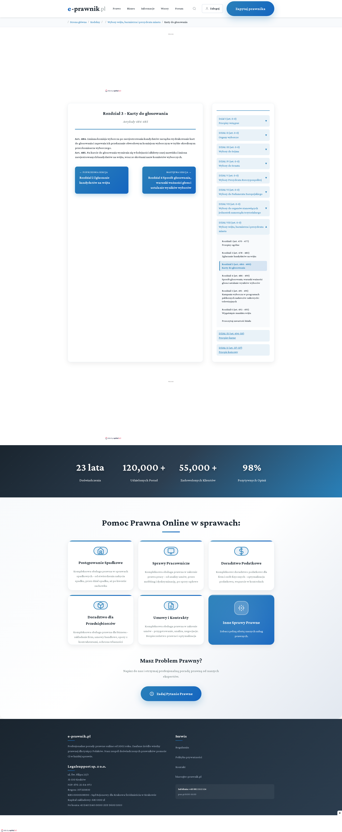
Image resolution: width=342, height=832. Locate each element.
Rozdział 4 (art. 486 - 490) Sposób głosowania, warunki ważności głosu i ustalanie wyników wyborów (242, 279)
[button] (243, 121)
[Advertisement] (171, 62)
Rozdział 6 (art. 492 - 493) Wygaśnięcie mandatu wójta (236, 311)
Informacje (148, 8)
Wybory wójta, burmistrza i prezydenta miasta (134, 22)
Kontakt (180, 767)
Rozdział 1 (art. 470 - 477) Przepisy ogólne (235, 243)
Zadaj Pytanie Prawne (175, 694)
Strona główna (78, 22)
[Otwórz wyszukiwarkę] (194, 8)
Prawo (117, 8)
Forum (179, 8)
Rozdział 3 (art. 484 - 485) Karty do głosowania (236, 266)
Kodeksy (95, 22)
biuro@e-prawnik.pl (188, 776)
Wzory (165, 8)
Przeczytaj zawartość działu (236, 320)
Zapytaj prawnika (250, 9)
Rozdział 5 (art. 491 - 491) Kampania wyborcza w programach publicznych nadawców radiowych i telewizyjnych (240, 296)
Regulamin (182, 747)
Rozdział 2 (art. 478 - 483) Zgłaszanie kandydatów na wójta (239, 254)
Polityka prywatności (188, 757)
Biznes (131, 8)
